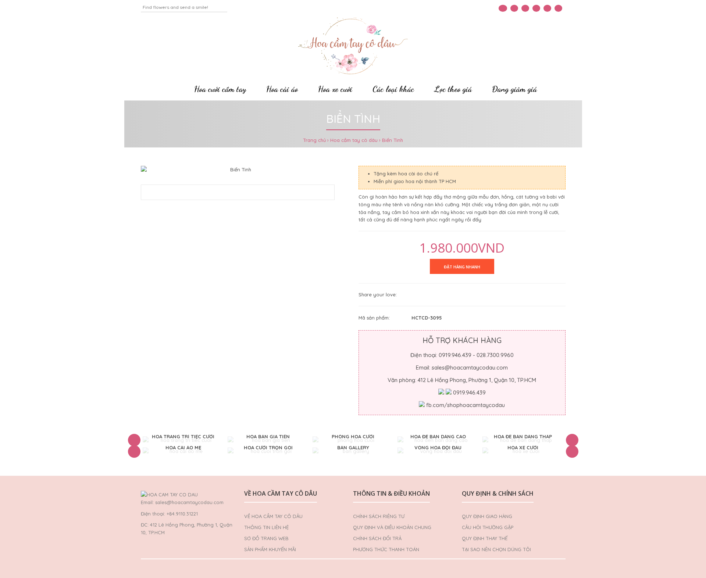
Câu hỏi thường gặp (487, 527)
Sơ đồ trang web (266, 538)
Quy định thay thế (484, 538)
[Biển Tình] (238, 170)
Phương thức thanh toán (386, 549)
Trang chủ (314, 140)
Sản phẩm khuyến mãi (270, 549)
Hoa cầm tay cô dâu (354, 140)
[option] (183, 440)
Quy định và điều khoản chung (392, 527)
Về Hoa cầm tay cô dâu (273, 516)
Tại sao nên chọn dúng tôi (496, 549)
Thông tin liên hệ (266, 527)
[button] (134, 440)
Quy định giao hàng (487, 516)
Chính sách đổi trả (377, 538)
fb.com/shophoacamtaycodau (465, 405)
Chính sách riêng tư (378, 516)
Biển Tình (392, 140)
